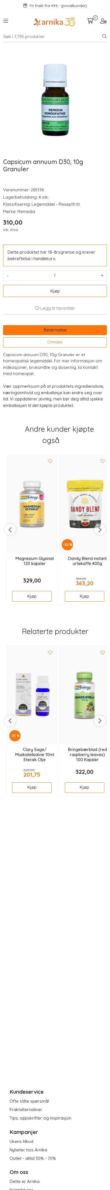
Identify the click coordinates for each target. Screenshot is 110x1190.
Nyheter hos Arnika (28, 1150)
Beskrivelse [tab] (55, 330)
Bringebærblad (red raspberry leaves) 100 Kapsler (87, 754)
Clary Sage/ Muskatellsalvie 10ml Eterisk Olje (34, 754)
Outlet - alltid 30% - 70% (33, 1158)
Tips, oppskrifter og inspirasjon (40, 1118)
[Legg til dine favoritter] (50, 461)
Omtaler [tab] (55, 342)
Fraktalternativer (26, 1109)
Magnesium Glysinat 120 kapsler (35, 561)
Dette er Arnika (24, 1181)
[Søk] (104, 36)
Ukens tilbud (21, 1141)
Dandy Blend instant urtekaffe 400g (87, 561)
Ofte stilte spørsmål (29, 1101)
